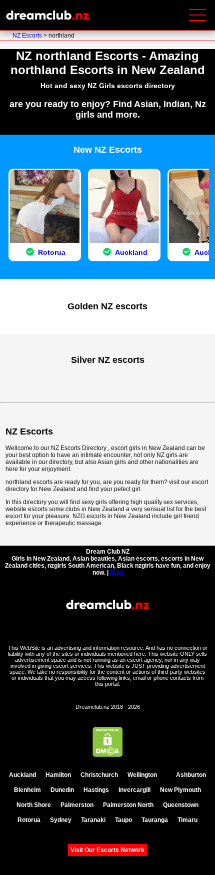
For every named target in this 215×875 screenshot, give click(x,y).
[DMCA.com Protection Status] (107, 754)
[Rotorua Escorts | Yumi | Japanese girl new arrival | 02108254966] (44, 260)
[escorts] (167, 774)
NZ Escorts (28, 35)
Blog (116, 572)
